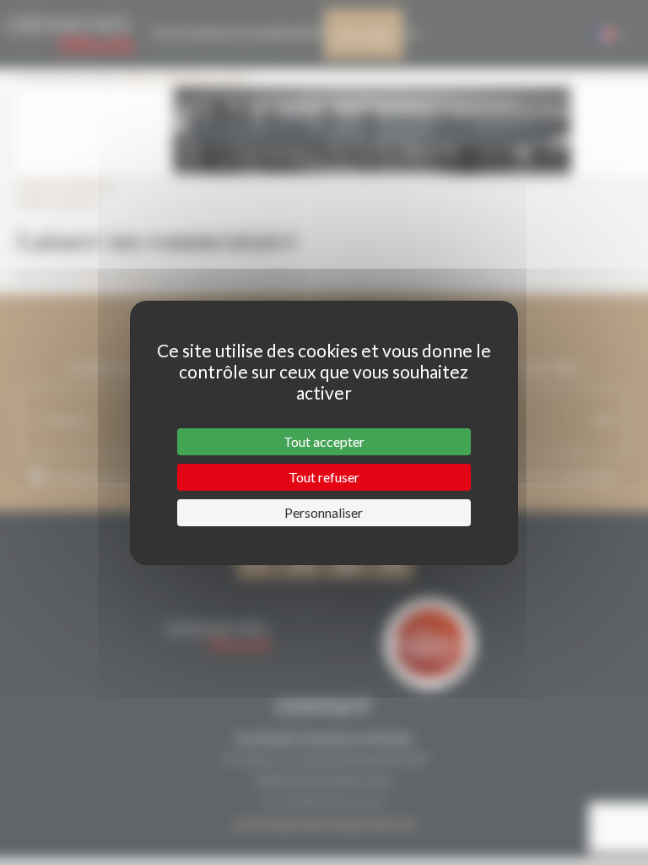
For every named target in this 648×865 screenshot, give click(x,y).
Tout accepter (324, 441)
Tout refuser (324, 477)
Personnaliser (323, 512)
